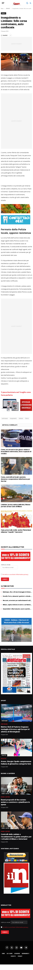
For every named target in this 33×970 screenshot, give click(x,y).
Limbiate (21, 418)
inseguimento (13, 418)
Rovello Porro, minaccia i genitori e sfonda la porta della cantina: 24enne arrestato (17, 597)
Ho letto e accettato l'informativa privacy (15, 927)
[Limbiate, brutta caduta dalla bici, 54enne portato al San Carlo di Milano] (16, 493)
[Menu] (3, 3)
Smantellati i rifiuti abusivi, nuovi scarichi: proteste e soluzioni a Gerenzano (16, 610)
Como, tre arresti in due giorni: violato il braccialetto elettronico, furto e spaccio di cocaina (16, 451)
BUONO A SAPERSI (6, 793)
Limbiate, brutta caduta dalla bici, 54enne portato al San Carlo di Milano (15, 505)
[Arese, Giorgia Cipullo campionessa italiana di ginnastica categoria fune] (16, 747)
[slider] (14, 640)
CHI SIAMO (9, 953)
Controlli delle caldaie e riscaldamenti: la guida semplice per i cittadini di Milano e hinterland (16, 837)
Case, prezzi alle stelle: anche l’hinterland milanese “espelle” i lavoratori (16, 531)
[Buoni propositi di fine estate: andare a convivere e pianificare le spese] (16, 786)
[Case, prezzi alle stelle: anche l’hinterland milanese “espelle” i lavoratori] (16, 519)
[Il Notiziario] (16, 3)
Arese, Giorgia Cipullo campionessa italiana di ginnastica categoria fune (16, 762)
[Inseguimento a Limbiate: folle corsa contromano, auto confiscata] (16, 62)
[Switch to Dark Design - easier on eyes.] (27, 3)
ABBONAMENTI (25, 953)
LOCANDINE (17, 953)
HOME (3, 953)
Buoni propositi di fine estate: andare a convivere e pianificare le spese (15, 802)
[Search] (30, 3)
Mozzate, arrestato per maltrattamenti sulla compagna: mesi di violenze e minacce (17, 601)
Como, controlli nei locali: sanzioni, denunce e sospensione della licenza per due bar (15, 479)
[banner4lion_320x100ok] (15, 208)
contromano (5, 418)
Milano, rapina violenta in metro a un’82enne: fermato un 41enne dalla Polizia (17, 605)
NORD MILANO (5, 720)
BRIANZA (3, 13)
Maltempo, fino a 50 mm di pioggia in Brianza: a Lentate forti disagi (17, 593)
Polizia (27, 418)
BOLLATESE (4, 755)
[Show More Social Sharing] (10, 35)
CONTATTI (13, 956)
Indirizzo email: (6, 922)
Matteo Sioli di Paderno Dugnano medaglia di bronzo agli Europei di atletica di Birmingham (15, 729)
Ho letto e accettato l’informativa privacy (15, 574)
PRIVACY (20, 956)
